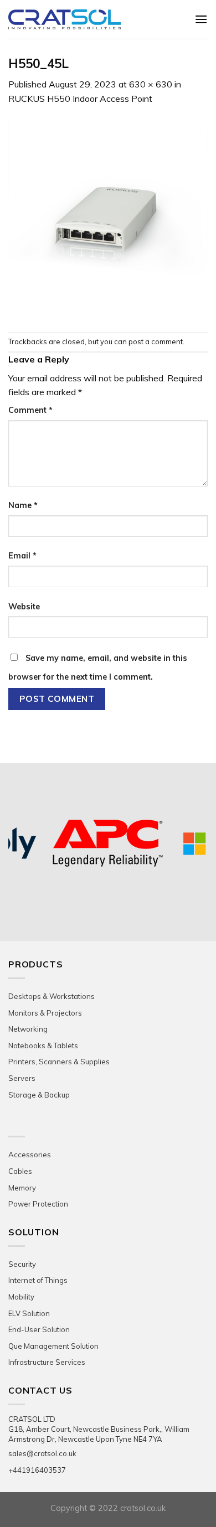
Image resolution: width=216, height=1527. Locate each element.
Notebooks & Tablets (43, 1045)
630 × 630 (150, 84)
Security (22, 1264)
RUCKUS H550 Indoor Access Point (80, 98)
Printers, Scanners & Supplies (59, 1061)
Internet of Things (38, 1280)
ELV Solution (29, 1313)
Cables (20, 1171)
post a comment (155, 341)
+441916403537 (37, 1470)
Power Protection (38, 1203)
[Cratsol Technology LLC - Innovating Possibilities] (93, 19)
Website (24, 607)
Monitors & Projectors (45, 1012)
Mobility (21, 1296)
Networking (28, 1028)
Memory (22, 1187)
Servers (21, 1078)
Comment (30, 410)
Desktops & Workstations (51, 996)
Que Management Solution (53, 1346)
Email (22, 556)
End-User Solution (39, 1329)
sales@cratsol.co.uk (42, 1453)
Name (23, 505)
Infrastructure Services (46, 1362)
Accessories (29, 1154)
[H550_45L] (108, 218)
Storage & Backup (39, 1094)
